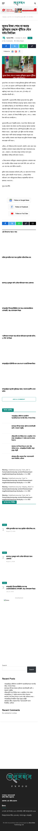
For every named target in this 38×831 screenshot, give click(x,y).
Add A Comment (19, 399)
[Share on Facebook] (6, 46)
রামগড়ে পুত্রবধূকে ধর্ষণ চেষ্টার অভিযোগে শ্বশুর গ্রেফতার (17, 283)
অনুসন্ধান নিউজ (9, 38)
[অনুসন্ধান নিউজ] (19, 3)
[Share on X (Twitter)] (15, 46)
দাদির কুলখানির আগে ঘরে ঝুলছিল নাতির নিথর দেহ (16, 257)
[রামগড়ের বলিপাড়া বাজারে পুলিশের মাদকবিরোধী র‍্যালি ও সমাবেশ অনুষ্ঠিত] (6, 428)
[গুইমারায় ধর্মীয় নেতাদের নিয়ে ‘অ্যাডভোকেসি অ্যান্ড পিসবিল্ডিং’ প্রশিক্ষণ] (6, 458)
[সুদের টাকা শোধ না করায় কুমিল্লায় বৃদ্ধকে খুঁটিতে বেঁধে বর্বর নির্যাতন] (19, 67)
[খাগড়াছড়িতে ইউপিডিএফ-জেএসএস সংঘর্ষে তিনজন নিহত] (19, 351)
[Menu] (3, 3)
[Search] (35, 3)
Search (4, 665)
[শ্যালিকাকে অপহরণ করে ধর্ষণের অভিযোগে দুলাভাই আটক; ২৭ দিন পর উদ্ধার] (19, 323)
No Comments (8, 41)
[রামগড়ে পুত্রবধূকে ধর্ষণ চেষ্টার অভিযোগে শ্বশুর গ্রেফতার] (19, 270)
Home (4, 17)
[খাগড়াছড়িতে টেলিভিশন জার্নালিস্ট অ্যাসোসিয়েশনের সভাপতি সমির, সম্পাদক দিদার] (6, 418)
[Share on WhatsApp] (23, 46)
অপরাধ (30, 38)
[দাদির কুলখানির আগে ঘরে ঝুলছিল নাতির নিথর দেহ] (19, 245)
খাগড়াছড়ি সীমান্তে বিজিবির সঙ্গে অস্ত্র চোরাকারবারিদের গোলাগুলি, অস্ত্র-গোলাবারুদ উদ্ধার (17, 309)
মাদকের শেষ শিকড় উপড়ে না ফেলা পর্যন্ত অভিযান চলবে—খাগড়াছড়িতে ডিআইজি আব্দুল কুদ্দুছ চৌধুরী (23, 448)
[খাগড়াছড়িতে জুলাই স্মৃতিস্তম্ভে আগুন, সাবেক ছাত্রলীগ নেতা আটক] (19, 376)
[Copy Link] (32, 46)
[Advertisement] (19, 743)
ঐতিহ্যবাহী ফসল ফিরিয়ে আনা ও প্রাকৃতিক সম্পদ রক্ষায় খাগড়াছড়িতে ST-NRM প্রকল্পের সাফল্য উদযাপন (24, 438)
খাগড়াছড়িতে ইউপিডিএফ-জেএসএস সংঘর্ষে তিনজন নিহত (18, 364)
